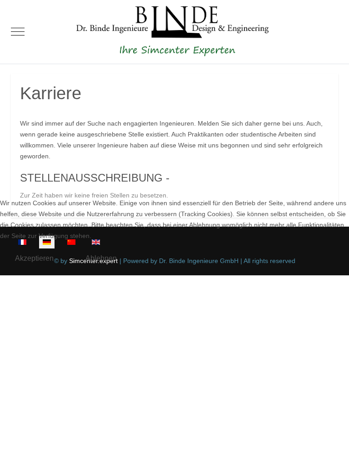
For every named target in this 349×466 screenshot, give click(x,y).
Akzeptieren (34, 258)
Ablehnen (101, 258)
